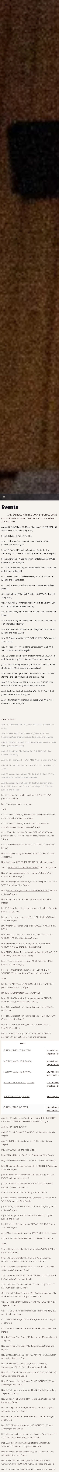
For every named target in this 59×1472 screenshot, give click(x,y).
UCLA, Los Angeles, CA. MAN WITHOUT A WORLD (28, 890)
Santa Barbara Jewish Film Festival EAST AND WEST (29, 873)
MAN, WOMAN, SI (32, 993)
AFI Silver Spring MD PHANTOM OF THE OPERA (27, 853)
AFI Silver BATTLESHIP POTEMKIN (21, 862)
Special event (14, 1416)
